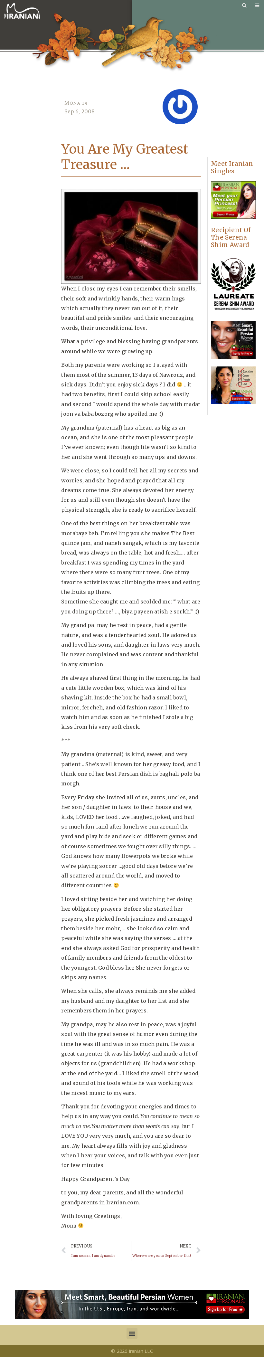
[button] (132, 1333)
